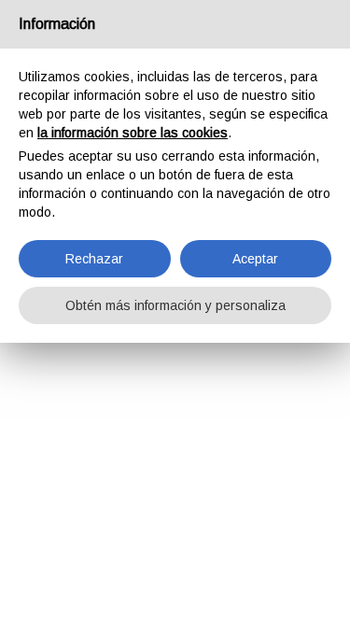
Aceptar (255, 258)
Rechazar (94, 258)
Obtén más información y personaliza (175, 305)
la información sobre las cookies (132, 132)
